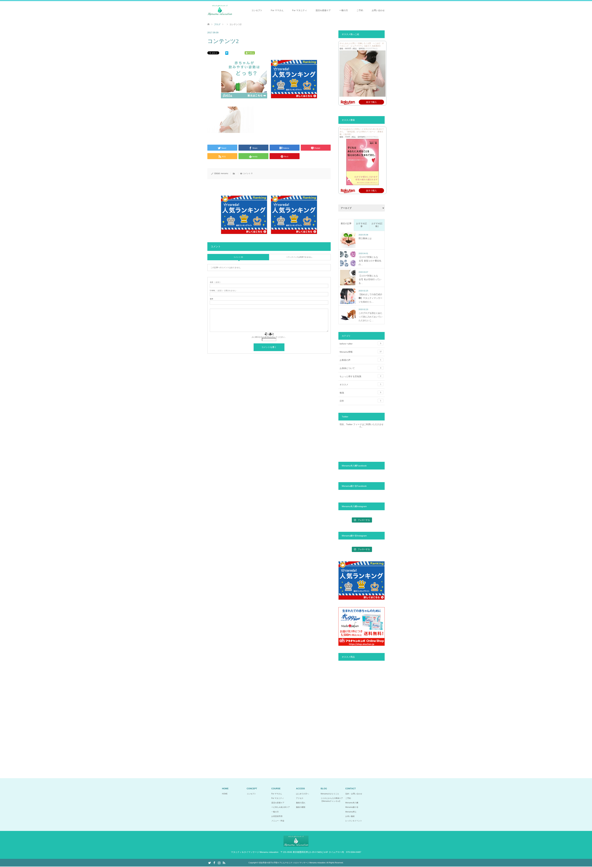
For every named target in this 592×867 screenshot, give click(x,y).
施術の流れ (300, 803)
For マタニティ (299, 10)
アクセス (299, 798)
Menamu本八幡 (351, 803)
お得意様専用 (276, 816)
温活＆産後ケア (323, 10)
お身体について (360, 368)
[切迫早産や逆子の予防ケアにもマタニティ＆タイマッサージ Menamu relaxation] (219, 10)
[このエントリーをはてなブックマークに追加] (226, 53)
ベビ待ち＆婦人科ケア (280, 807)
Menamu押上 (350, 812)
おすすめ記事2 (377, 225)
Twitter (209, 862)
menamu (224, 173)
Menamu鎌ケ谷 (351, 807)
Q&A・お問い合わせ (353, 794)
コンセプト (256, 10)
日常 (360, 401)
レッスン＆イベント (353, 821)
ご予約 (360, 10)
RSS (224, 862)
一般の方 (343, 10)
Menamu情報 (361, 352)
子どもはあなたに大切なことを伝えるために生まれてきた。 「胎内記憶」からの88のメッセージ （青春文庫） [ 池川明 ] (361, 131)
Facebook (214, 862)
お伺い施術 (350, 816)
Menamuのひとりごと (330, 794)
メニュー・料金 (277, 821)
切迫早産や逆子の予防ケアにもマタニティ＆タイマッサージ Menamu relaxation (292, 863)
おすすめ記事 (361, 225)
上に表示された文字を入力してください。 (269, 337)
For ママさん (277, 10)
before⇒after (360, 343)
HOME (225, 794)
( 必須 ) (215, 282)
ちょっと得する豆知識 (360, 376)
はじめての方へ (302, 794)
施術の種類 (300, 807)
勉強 (360, 392)
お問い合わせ (378, 10)
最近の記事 (346, 223)
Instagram (219, 862)
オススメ (360, 384)
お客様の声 (360, 360)
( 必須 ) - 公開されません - (223, 290)
